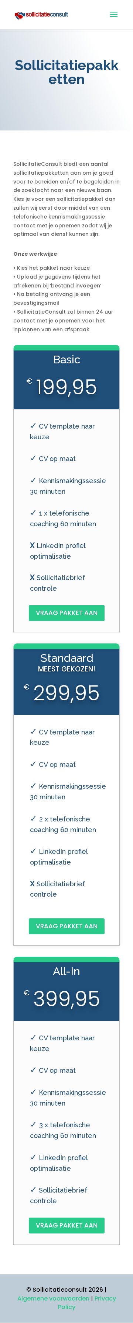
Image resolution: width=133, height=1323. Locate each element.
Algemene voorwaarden (53, 1298)
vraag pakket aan (67, 926)
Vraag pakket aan (67, 612)
